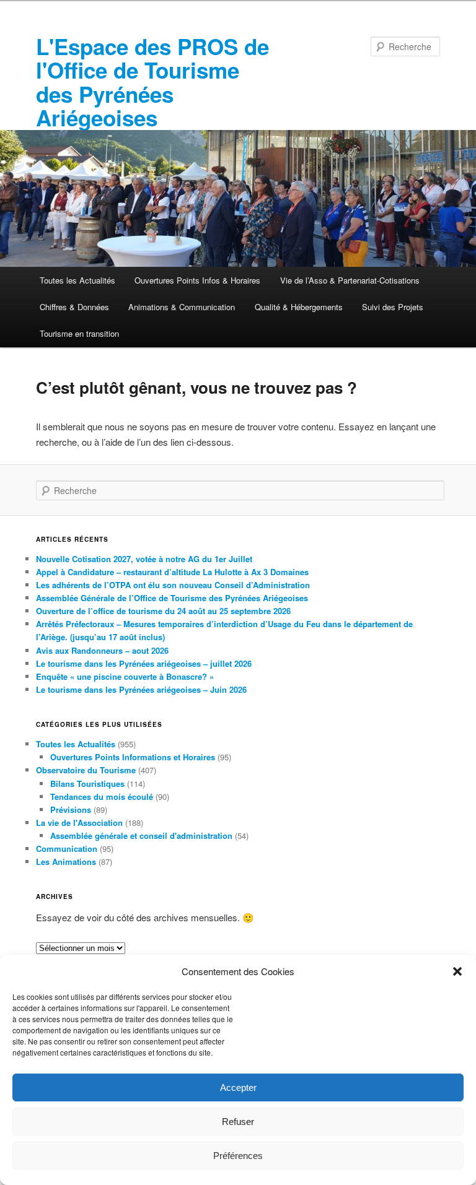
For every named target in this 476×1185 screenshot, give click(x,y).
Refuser (238, 1121)
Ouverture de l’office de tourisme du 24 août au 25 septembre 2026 (163, 611)
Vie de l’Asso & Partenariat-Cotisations (350, 280)
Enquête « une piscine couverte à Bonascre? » (125, 676)
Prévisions (70, 809)
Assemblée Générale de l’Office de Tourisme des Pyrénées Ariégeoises (172, 598)
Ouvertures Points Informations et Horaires (132, 757)
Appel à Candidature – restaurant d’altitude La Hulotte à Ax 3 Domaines (172, 572)
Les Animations (66, 861)
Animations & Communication (181, 307)
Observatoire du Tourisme (86, 770)
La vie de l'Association (79, 822)
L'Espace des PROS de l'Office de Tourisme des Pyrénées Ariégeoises (152, 82)
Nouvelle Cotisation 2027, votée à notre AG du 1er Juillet (144, 559)
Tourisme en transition (79, 333)
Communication (66, 848)
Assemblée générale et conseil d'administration (141, 835)
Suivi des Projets (392, 307)
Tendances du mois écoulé (101, 796)
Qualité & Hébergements (299, 307)
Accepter (238, 1087)
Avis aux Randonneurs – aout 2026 (102, 650)
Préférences (238, 1155)
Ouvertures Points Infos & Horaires (197, 280)
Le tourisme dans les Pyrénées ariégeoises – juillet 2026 (144, 663)
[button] (457, 971)
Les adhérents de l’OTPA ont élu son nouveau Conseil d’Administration (173, 585)
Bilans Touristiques (87, 783)
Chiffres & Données (74, 307)
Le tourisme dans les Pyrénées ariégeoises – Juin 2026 (141, 689)
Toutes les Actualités (77, 280)
